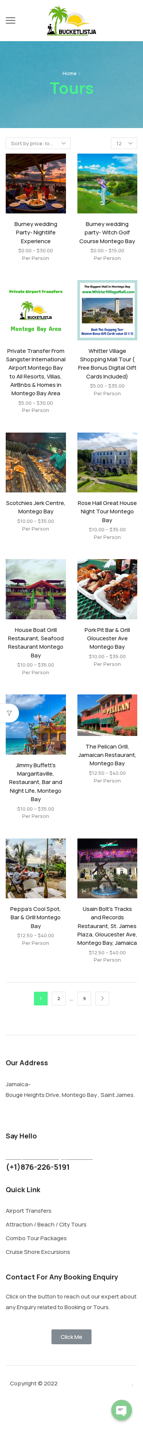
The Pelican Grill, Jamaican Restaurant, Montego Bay (107, 754)
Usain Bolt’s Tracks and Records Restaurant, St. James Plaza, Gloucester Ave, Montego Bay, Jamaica (107, 925)
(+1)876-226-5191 (38, 1167)
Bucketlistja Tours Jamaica (95, 1383)
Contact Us (108, 1412)
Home (70, 73)
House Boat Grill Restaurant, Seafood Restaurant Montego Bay (36, 642)
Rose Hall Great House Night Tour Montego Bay (107, 511)
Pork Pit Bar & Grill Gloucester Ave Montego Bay (107, 638)
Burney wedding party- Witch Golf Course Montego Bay (107, 232)
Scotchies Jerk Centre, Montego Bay (36, 507)
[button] (71, 1336)
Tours (26, 1412)
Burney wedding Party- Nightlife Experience (35, 232)
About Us (63, 1412)
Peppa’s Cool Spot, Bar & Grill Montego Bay (35, 917)
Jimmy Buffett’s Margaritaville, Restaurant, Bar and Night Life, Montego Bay (35, 782)
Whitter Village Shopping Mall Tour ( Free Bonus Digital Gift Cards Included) (107, 363)
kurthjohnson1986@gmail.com (49, 1157)
